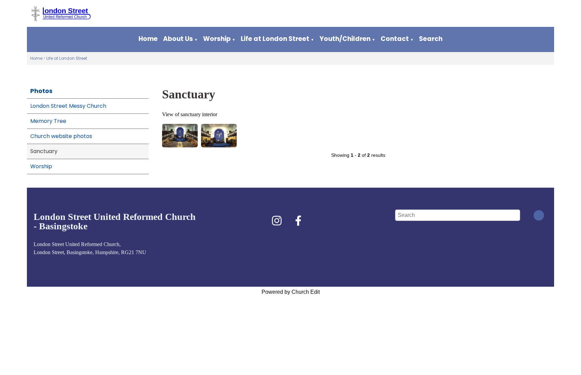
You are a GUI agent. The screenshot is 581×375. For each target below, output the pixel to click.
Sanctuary (43, 151)
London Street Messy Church (68, 106)
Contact (395, 38)
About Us (178, 38)
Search (430, 38)
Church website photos (61, 136)
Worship (217, 38)
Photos (41, 91)
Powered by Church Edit (291, 292)
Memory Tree (48, 121)
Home (148, 38)
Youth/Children (345, 38)
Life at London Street (275, 38)
